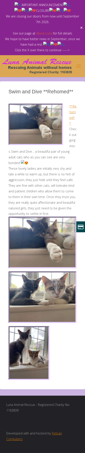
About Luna (44, 33)
